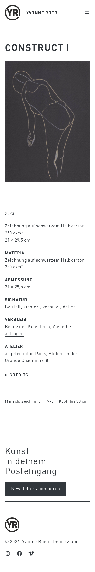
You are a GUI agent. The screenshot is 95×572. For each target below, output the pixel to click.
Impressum (65, 541)
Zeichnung (31, 401)
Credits (19, 374)
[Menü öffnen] (87, 13)
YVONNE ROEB (41, 12)
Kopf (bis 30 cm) (74, 401)
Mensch (12, 401)
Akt (50, 401)
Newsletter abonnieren (35, 488)
